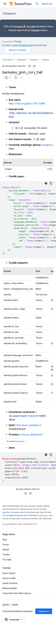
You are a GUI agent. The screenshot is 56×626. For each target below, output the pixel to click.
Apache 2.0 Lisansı (10, 512)
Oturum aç (47, 4)
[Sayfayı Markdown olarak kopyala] (16, 77)
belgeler (47, 144)
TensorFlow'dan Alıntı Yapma (16, 593)
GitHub (5, 549)
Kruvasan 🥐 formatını (25, 26)
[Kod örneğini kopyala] (51, 183)
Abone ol (43, 611)
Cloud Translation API (22, 45)
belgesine (24, 415)
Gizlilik (15, 604)
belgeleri (35, 30)
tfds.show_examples (28, 425)
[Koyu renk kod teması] (46, 183)
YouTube (6, 559)
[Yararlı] (29, 66)
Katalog (45, 60)
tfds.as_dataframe (31, 434)
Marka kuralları (9, 588)
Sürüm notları (9, 578)
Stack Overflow (9, 583)
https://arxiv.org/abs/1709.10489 (27, 103)
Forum (5, 544)
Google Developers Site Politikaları (21, 515)
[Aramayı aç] (37, 4)
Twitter (6, 554)
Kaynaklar (21, 60)
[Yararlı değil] (34, 66)
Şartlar (5, 604)
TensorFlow (7, 60)
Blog (4, 539)
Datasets (9, 14)
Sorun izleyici (8, 573)
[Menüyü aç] (5, 4)
